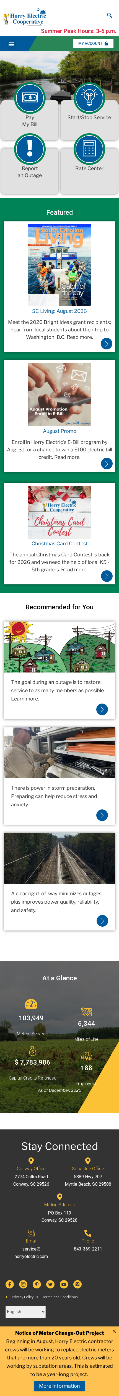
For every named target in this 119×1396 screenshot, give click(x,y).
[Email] (31, 1233)
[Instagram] (23, 1284)
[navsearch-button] (109, 14)
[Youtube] (64, 1284)
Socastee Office (88, 1168)
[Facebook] (10, 1284)
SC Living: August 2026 (59, 311)
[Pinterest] (37, 1284)
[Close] (114, 1331)
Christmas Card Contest (60, 543)
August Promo (59, 431)
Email (31, 1241)
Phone (88, 1241)
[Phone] (87, 1233)
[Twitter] (50, 1284)
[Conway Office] (31, 1160)
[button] (11, 44)
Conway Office (31, 1168)
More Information (59, 1386)
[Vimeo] (77, 1284)
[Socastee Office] (87, 1160)
